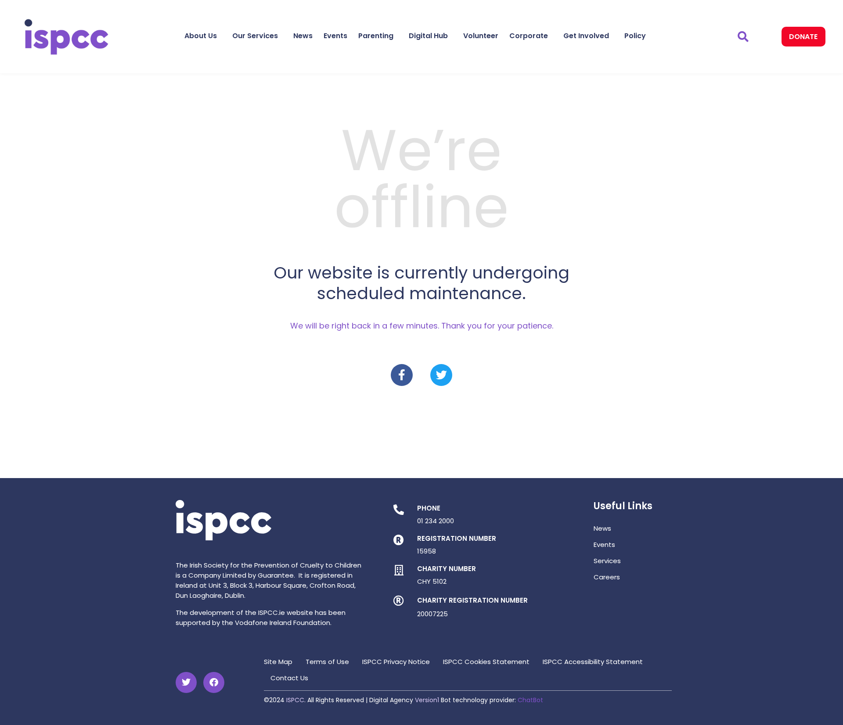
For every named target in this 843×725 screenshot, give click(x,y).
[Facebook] (213, 682)
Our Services (255, 36)
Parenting (375, 36)
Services (607, 560)
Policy (635, 36)
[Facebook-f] (402, 375)
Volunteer (480, 36)
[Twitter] (441, 375)
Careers (607, 577)
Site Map (278, 661)
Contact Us (289, 677)
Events (335, 36)
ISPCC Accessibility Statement (593, 661)
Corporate (528, 36)
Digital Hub (428, 36)
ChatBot (530, 700)
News (303, 36)
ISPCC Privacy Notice (396, 661)
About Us (200, 36)
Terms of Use (327, 661)
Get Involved (586, 36)
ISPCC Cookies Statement (486, 661)
